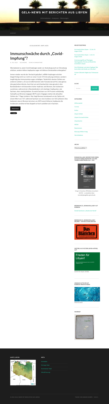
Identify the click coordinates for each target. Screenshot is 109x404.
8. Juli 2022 (14, 62)
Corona (76, 106)
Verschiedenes (78, 135)
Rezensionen (78, 128)
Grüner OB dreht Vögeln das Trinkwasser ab (86, 73)
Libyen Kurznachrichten (81, 117)
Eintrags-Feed (45, 365)
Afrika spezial (78, 103)
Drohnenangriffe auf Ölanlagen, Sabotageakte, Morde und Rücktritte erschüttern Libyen (85, 61)
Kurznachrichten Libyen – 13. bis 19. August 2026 (84, 50)
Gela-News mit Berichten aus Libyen (54, 12)
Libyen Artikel (78, 114)
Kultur (76, 110)
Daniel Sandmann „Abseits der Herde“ (85, 210)
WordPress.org (45, 372)
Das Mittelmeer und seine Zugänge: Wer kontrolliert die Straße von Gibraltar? (86, 68)
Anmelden (44, 361)
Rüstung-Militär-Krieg (81, 131)
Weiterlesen (15, 108)
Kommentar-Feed (46, 368)
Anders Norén (87, 397)
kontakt (13, 33)
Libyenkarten (78, 121)
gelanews (23, 62)
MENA (76, 124)
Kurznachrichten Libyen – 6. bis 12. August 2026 (84, 55)
